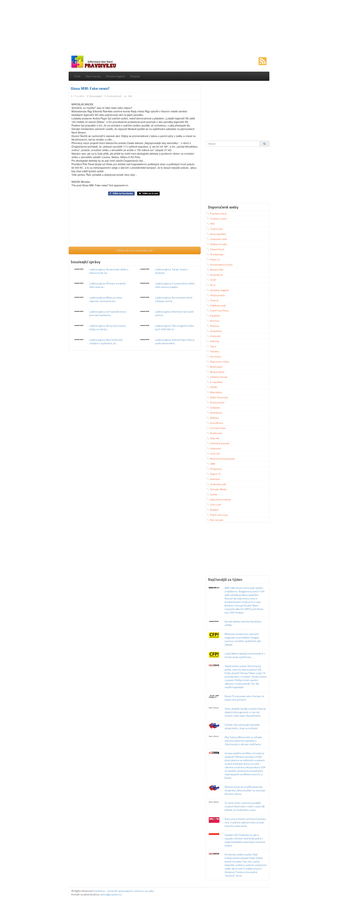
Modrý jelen (216, 367)
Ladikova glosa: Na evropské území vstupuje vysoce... (173, 299)
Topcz (213, 346)
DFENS (213, 387)
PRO (212, 224)
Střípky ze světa (218, 244)
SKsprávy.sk (216, 275)
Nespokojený (217, 372)
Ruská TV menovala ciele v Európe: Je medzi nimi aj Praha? (244, 697)
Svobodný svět (114, 96)
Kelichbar (215, 479)
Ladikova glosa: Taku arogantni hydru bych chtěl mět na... (174, 327)
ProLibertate (217, 254)
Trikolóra (214, 351)
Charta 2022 (216, 229)
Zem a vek (215, 504)
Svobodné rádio (218, 239)
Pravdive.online (218, 213)
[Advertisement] (169, 28)
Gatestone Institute (220, 499)
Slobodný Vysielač (219, 443)
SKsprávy (135, 76)
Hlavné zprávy (93, 76)
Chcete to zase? (218, 218)
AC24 (213, 285)
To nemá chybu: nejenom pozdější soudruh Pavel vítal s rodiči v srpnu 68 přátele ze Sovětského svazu (245, 806)
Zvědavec (215, 407)
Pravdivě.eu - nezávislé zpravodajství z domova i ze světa (123, 891)
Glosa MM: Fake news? (90, 88)
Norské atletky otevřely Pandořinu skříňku (243, 623)
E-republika (216, 382)
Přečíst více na (135, 250)
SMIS (212, 464)
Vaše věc (214, 438)
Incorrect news (218, 428)
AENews (214, 418)
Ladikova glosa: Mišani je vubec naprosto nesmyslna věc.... (105, 299)
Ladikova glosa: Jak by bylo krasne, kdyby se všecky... (107, 327)
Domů (77, 76)
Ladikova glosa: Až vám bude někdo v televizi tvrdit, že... (108, 271)
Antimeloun (216, 412)
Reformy (214, 341)
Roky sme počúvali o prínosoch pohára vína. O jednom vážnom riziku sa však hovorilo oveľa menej (245, 822)
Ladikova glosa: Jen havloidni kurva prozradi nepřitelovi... (107, 313)
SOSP (213, 280)
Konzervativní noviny (221, 264)
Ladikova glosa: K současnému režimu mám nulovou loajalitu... (175, 285)
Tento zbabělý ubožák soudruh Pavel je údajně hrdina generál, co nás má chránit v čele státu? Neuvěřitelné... (245, 712)
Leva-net (215, 453)
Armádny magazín (115, 76)
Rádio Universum (219, 397)
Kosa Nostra (216, 423)
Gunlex (213, 494)
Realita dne (216, 433)
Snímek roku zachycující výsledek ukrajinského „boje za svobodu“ (242, 726)
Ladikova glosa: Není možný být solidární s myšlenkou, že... (106, 341)
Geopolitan (216, 331)
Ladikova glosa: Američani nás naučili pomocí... (174, 313)
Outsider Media (218, 489)
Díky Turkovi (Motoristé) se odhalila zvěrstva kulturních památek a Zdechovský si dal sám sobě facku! (243, 740)
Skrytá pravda (217, 295)
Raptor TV (215, 474)
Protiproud (215, 469)
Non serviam (216, 520)
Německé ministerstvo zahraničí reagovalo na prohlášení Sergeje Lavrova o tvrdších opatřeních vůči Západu (243, 639)
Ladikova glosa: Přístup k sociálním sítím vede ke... (107, 285)
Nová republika (218, 234)
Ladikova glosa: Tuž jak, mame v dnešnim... (171, 271)
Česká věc (215, 336)
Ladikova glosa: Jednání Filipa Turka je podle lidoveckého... (175, 341)
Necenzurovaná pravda (222, 458)
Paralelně (215, 315)
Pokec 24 (215, 259)
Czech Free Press (219, 310)
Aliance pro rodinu (219, 361)
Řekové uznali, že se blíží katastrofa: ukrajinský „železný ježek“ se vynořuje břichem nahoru (245, 790)
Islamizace (215, 448)
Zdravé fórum (217, 249)
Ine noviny (215, 356)
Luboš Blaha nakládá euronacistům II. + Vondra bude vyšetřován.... (245, 655)
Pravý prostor (217, 402)
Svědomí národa (218, 377)
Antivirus (214, 326)
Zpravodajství (95, 96)
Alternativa (216, 392)
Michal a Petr (217, 270)
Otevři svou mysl (219, 515)
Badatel (214, 510)
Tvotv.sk (214, 300)
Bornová (214, 321)
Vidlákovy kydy (218, 305)
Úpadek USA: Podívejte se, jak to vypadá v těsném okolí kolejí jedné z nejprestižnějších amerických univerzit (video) (245, 840)
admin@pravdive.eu (111, 894)
